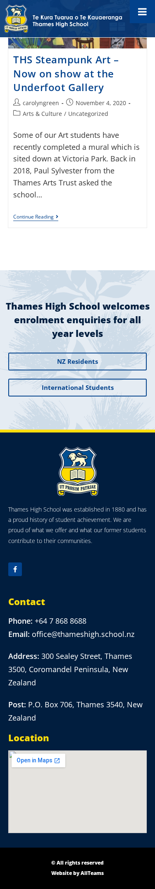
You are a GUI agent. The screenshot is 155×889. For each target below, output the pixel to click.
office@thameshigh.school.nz (83, 634)
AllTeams (92, 873)
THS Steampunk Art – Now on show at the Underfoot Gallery (66, 73)
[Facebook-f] (15, 569)
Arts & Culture (42, 114)
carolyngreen (41, 103)
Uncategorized (88, 114)
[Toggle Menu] (142, 11)
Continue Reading (35, 217)
